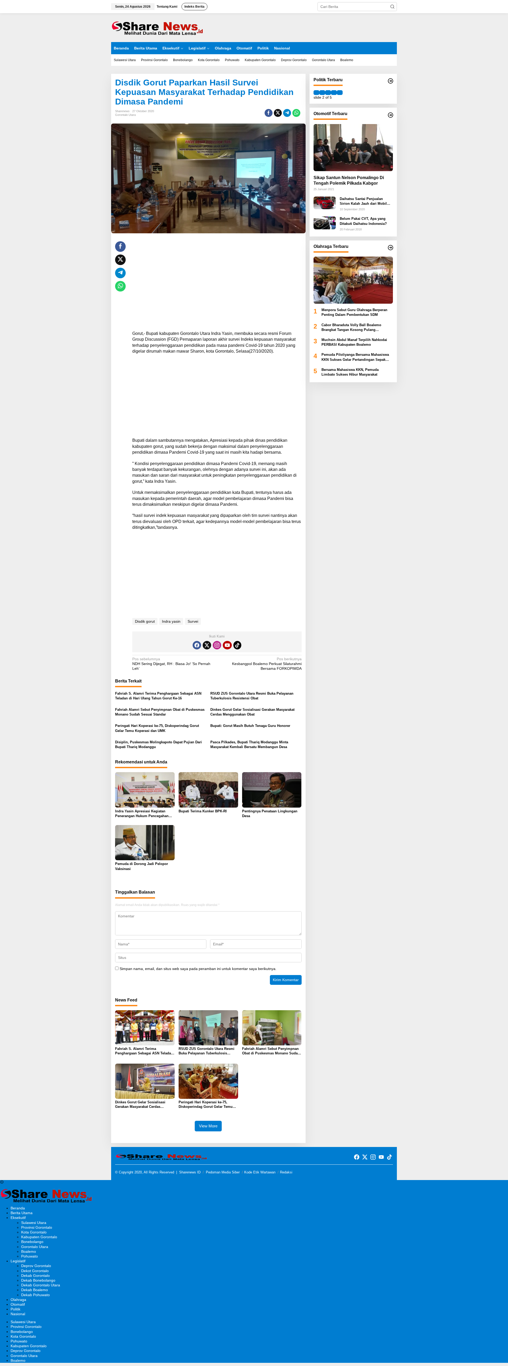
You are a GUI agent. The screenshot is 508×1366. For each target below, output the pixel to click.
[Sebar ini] (269, 113)
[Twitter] (207, 645)
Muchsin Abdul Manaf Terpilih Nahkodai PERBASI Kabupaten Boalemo (354, 342)
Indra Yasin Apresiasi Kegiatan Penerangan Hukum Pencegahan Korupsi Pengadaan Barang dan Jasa (142, 813)
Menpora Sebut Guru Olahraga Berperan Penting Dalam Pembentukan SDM (354, 312)
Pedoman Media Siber (223, 1172)
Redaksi (286, 1172)
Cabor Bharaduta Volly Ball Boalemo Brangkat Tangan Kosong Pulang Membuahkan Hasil (351, 327)
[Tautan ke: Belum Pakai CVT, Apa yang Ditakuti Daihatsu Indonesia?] (325, 222)
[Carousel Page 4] (334, 92)
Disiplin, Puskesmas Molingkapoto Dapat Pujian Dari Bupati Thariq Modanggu (158, 744)
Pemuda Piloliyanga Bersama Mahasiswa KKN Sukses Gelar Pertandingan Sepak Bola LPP (355, 357)
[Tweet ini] (278, 113)
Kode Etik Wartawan (259, 1172)
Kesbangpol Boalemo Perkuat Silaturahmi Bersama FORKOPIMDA (266, 664)
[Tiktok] (237, 645)
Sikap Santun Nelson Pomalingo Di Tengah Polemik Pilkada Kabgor (349, 180)
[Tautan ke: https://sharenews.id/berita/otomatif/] (390, 115)
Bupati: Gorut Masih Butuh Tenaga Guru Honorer (250, 726)
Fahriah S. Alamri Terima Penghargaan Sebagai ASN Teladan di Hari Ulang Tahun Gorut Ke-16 (158, 695)
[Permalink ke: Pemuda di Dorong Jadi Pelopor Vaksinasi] (145, 842)
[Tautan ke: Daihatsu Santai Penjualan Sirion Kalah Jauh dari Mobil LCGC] (325, 203)
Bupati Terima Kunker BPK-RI (203, 811)
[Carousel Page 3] (328, 92)
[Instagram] (217, 645)
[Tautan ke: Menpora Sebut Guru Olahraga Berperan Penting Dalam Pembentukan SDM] (353, 280)
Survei (193, 621)
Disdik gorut (145, 621)
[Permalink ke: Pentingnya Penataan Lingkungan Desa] (272, 789)
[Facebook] (197, 645)
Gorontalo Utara (125, 114)
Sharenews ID (190, 1172)
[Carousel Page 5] (340, 92)
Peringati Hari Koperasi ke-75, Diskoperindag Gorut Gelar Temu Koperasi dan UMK (157, 728)
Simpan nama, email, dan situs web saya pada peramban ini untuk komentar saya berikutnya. (198, 969)
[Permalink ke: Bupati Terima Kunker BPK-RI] (208, 789)
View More (208, 1126)
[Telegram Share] (287, 113)
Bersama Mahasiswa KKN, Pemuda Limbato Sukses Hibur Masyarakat (350, 372)
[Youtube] (227, 645)
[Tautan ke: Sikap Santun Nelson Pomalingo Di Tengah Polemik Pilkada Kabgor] (353, 147)
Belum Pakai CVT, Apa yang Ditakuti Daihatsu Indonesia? (363, 221)
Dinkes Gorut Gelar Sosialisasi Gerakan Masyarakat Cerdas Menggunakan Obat (252, 712)
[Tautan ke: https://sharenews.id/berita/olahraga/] (390, 247)
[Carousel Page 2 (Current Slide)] (322, 92)
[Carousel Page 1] (316, 92)
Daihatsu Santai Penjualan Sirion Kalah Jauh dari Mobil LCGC (363, 201)
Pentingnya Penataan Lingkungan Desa (269, 813)
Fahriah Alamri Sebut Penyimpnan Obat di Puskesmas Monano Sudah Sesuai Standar (160, 712)
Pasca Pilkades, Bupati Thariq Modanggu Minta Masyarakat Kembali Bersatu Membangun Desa (249, 744)
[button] (392, 6)
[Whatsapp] (296, 113)
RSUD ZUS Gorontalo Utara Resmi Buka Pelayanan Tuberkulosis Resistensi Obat (251, 695)
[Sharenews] (157, 27)
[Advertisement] (217, 278)
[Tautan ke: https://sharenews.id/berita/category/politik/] (390, 81)
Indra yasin (171, 621)
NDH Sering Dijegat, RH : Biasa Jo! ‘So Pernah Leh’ (171, 664)
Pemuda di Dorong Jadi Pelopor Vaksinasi (141, 866)
